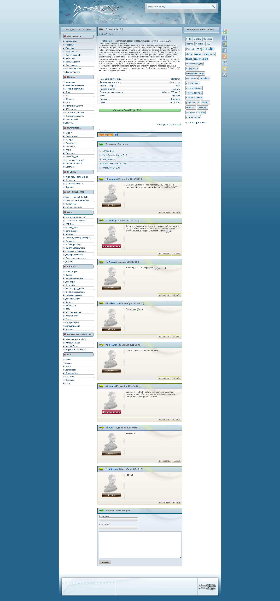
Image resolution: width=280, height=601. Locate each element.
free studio (200, 44)
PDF (199, 49)
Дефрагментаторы (74, 278)
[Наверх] (224, 74)
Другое (112, 34)
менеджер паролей (195, 73)
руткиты (205, 102)
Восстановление (73, 312)
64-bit (188, 39)
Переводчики (71, 227)
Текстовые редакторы (75, 217)
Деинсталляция (72, 299)
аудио (197, 54)
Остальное (70, 167)
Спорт (68, 383)
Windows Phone (72, 343)
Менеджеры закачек (74, 85)
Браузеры (70, 82)
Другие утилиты (72, 72)
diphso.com (174, 82)
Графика (102, 34)
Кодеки (68, 133)
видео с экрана (201, 59)
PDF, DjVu (70, 224)
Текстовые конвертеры (76, 221)
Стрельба (70, 380)
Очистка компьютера (75, 292)
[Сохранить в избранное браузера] (224, 68)
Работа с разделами (74, 288)
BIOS (67, 309)
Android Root (71, 346)
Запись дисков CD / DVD (76, 197)
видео (189, 59)
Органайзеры (71, 231)
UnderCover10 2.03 (111, 168)
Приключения (71, 373)
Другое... (69, 123)
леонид (113, 179)
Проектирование (73, 244)
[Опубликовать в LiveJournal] (224, 62)
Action (68, 360)
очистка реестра (194, 93)
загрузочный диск (194, 64)
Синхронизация (72, 322)
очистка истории (194, 88)
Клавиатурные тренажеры (77, 238)
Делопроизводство (74, 255)
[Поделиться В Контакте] (224, 50)
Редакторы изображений (76, 177)
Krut (111, 428)
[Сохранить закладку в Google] (224, 31)
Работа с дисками (73, 207)
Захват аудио (71, 157)
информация (192, 68)
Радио (68, 150)
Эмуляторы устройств (75, 349)
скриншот (190, 107)
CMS (67, 102)
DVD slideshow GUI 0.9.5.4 (114, 164)
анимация (106, 131)
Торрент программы (74, 89)
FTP (67, 96)
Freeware (175, 99)
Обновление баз (73, 68)
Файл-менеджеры (73, 295)
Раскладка (70, 241)
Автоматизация (72, 326)
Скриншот (70, 153)
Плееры (69, 140)
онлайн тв (204, 78)
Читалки (69, 234)
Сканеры (69, 48)
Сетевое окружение (74, 116)
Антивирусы (71, 41)
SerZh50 (113, 345)
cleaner (189, 44)
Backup (68, 302)
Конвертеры (71, 136)
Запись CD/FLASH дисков (77, 200)
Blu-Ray (197, 39)
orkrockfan (114, 303)
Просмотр (70, 180)
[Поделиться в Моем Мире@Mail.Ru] (224, 44)
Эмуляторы (70, 204)
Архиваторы (71, 271)
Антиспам (70, 58)
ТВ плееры (70, 146)
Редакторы (70, 143)
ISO (208, 44)
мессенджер (192, 78)
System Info (70, 305)
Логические (70, 370)
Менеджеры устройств (75, 339)
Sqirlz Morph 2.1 (109, 159)
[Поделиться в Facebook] (224, 37)
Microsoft (190, 49)
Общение (69, 99)
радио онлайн (192, 102)
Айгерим (113, 469)
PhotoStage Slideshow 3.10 (114, 155)
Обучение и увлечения (75, 251)
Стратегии (70, 377)
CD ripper (207, 39)
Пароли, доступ (72, 62)
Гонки (68, 366)
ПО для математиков (75, 248)
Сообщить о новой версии (169, 125)
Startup (68, 275)
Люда (112, 262)
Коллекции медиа (73, 163)
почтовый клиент (194, 98)
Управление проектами (76, 258)
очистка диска (192, 83)
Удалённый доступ (74, 106)
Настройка (70, 285)
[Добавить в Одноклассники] (224, 56)
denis (112, 220)
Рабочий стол (71, 316)
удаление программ (195, 112)
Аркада (68, 363)
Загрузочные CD (73, 55)
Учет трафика (71, 119)
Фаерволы (70, 45)
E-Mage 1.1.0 (108, 151)
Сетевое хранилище (74, 113)
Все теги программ (195, 122)
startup (189, 54)
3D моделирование (74, 184)
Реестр (68, 319)
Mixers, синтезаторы (74, 160)
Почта (68, 92)
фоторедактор (193, 117)
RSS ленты (70, 109)
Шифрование (71, 65)
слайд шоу (202, 107)
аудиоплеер (209, 54)
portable (208, 49)
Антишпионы (71, 52)
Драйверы (70, 282)
